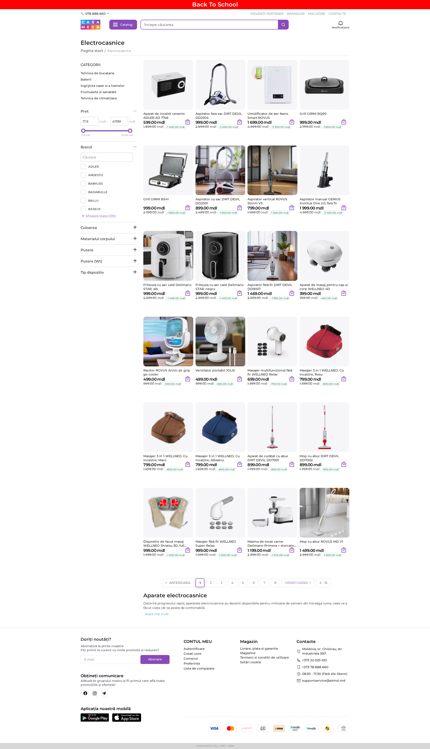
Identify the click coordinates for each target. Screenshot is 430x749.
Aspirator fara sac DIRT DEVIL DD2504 (219, 115)
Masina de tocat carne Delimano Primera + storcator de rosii (271, 543)
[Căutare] (283, 25)
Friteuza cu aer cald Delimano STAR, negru (220, 287)
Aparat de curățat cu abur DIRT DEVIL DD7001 (267, 458)
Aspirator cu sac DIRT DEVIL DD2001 (218, 201)
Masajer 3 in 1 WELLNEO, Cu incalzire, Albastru (218, 458)
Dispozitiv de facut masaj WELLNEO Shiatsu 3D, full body (163, 543)
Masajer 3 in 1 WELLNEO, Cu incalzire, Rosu (322, 372)
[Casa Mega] (90, 24)
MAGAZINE (316, 14)
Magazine (248, 653)
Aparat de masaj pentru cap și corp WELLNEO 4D (324, 287)
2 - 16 (323, 583)
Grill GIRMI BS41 (156, 199)
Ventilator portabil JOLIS (215, 370)
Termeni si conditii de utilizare (264, 657)
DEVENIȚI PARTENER (267, 14)
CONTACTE (337, 14)
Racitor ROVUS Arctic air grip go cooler (166, 372)
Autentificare (194, 649)
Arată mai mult (157, 614)
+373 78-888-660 (315, 667)
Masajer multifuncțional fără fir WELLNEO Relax (269, 372)
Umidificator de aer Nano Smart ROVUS (267, 115)
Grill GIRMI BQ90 (313, 114)
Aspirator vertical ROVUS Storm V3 (267, 201)
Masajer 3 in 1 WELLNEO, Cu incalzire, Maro (165, 458)
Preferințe (192, 664)
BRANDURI (296, 14)
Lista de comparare (199, 668)
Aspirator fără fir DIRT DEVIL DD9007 (269, 287)
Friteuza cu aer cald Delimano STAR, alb (167, 287)
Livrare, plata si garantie (259, 649)
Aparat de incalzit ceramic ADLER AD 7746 (164, 115)
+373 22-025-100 (314, 660)
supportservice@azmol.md (323, 681)
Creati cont (193, 654)
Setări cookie (250, 662)
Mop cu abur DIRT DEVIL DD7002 (319, 458)
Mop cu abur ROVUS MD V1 (321, 542)
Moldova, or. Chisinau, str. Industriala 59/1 (322, 651)
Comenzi (191, 659)
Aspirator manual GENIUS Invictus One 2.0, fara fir (320, 201)
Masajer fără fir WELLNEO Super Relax (216, 543)
